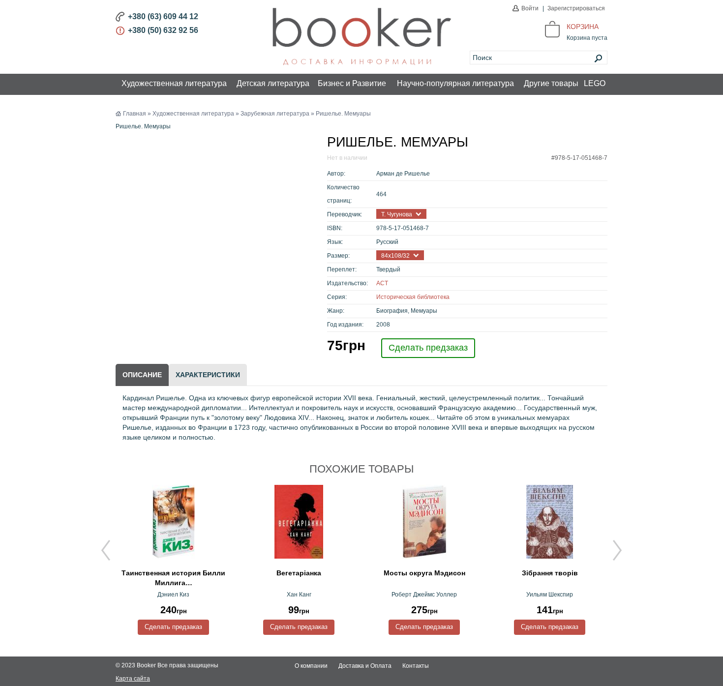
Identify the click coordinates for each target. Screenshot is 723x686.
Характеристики (208, 375)
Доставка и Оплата (365, 665)
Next (617, 550)
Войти (530, 8)
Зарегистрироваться (576, 8)
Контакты (415, 665)
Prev (106, 550)
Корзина (583, 26)
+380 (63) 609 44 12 (163, 16)
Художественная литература (174, 83)
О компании (311, 665)
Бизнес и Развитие (352, 83)
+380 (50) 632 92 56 (163, 30)
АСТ (382, 283)
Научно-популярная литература (455, 83)
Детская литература (273, 83)
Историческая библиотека (413, 297)
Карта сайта (133, 678)
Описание (142, 375)
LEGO (594, 83)
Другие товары (551, 83)
